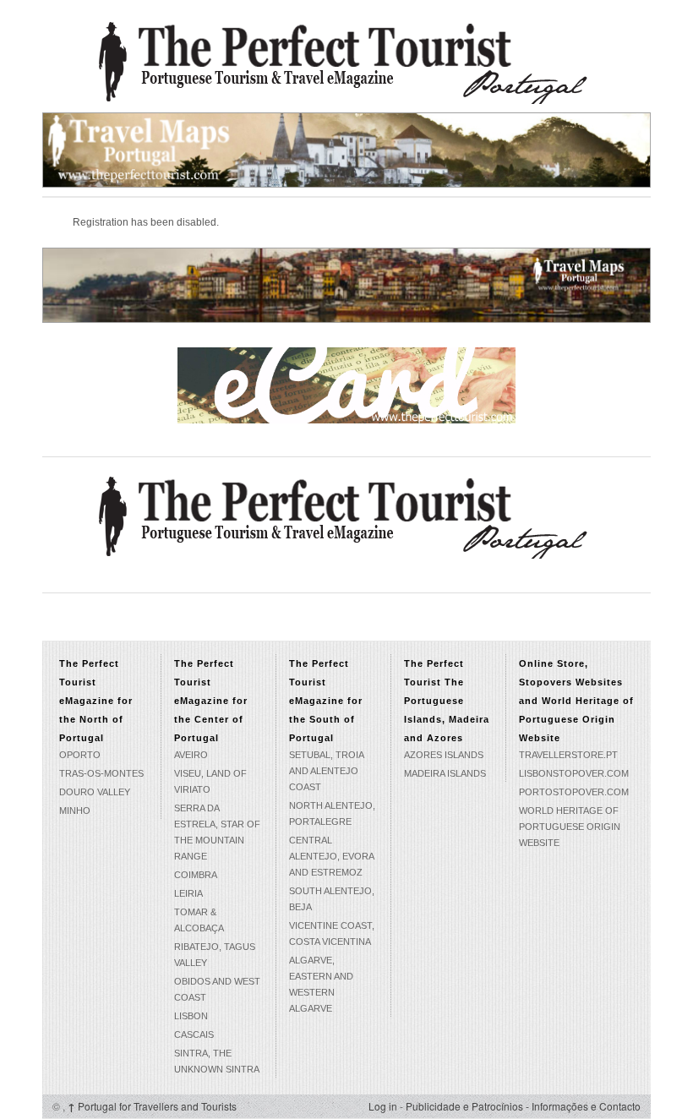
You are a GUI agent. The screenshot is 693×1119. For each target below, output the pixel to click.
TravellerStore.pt (568, 755)
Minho (74, 810)
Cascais (194, 1034)
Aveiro (191, 755)
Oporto (80, 755)
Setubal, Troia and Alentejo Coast (326, 771)
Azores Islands (443, 755)
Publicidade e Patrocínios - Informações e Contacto (523, 1106)
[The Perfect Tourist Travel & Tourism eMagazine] (346, 61)
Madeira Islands (445, 773)
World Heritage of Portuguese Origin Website (569, 826)
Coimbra (195, 875)
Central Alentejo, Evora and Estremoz (331, 856)
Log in (382, 1106)
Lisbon (191, 1016)
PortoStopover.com (574, 792)
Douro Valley (94, 792)
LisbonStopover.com (574, 773)
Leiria (188, 893)
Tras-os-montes (101, 773)
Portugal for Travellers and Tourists (152, 1106)
